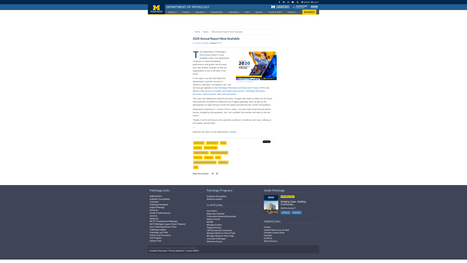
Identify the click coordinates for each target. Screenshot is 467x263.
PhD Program (156, 238)
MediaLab (154, 219)
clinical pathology (210, 148)
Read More (296, 212)
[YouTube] (292, 2)
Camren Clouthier (202, 43)
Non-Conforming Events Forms (163, 227)
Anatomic (171, 12)
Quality (258, 12)
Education (200, 12)
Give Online (212, 211)
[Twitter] (283, 2)
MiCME (210, 222)
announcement (212, 143)
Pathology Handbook (159, 205)
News (205, 32)
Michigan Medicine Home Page (220, 236)
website (232, 132)
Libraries (153, 216)
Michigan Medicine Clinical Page (221, 233)
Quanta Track (155, 241)
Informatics (233, 12)
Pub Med (268, 236)
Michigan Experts (214, 225)
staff (195, 167)
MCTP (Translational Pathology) (163, 221)
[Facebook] (279, 2)
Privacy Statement (176, 251)
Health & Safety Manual (160, 213)
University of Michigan (216, 239)
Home (197, 32)
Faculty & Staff (274, 12)
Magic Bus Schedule (216, 214)
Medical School (213, 219)
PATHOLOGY (188, 7)
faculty (223, 143)
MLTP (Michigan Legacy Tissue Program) (167, 224)
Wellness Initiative (214, 199)
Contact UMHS (192, 251)
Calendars (154, 202)
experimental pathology (219, 153)
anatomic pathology (200, 153)
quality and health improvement (204, 162)
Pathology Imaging (158, 230)
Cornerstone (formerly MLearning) (221, 216)
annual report (198, 143)
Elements (154, 210)
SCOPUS (268, 238)
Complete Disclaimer (158, 251)
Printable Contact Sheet (274, 233)
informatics (208, 157)
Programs (291, 12)
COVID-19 (197, 157)
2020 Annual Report (208, 55)
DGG (247, 12)
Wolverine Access (214, 241)
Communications (228, 94)
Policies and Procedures (160, 235)
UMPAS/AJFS (156, 196)
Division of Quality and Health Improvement (224, 91)
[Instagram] (288, 2)
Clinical (185, 12)
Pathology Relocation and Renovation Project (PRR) (241, 88)
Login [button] (315, 2)
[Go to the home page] (156, 9)
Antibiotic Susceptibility (160, 199)
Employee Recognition (216, 196)
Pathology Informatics (255, 91)
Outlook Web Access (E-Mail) (276, 230)
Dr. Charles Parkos (222, 109)
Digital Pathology (157, 207)
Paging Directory (214, 228)
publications (223, 162)
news (218, 157)
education (197, 148)
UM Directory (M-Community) (219, 230)
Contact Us (285, 212)
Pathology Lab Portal (159, 232)
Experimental (216, 12)
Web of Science (271, 241)
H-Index (267, 227)
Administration (209, 94)
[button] (280, 6)
